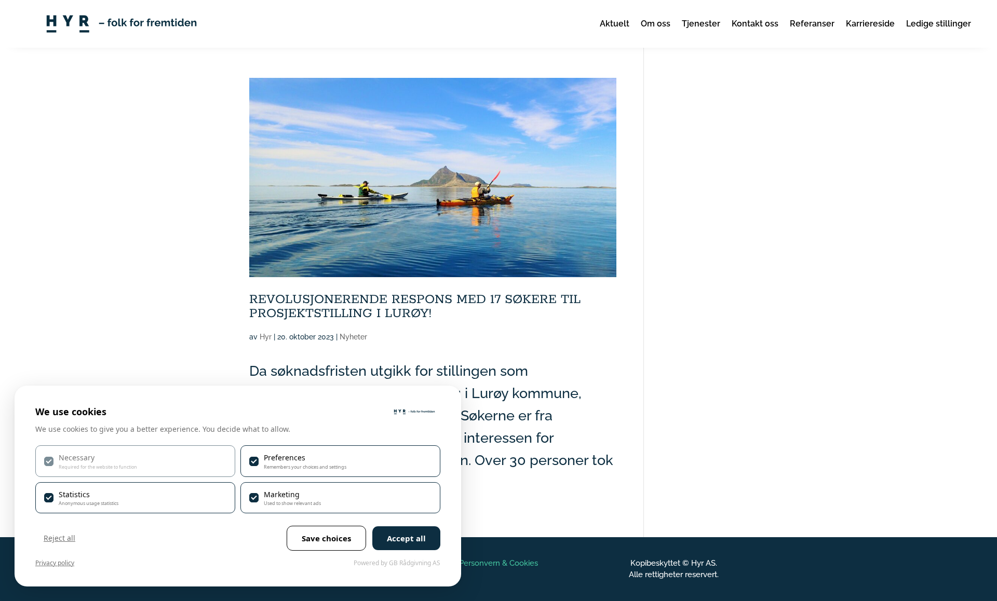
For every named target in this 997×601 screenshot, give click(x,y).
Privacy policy (54, 562)
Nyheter (353, 337)
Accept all (406, 538)
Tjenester (701, 24)
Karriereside (870, 24)
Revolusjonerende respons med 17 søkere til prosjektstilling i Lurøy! (415, 307)
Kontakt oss (755, 24)
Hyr (266, 337)
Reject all (59, 538)
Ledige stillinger (938, 24)
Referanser (812, 24)
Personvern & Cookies (498, 563)
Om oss (655, 24)
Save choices (326, 538)
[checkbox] (135, 460)
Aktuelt (614, 24)
